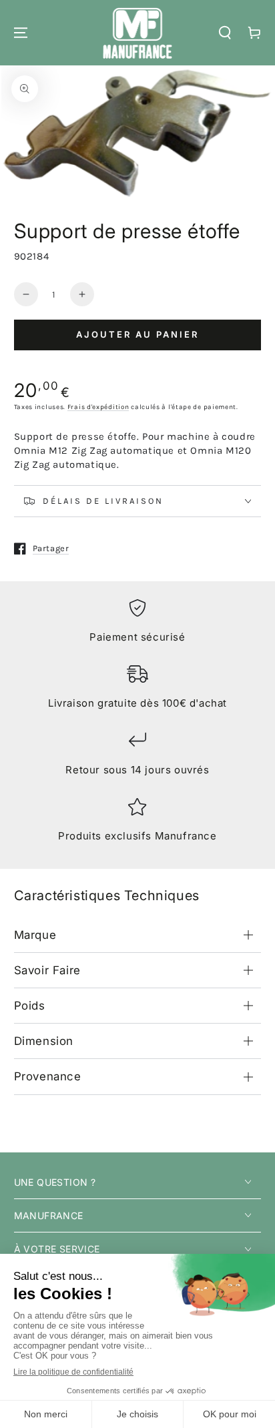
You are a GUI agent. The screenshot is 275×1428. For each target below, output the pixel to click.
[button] (225, 32)
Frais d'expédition (98, 407)
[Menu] (20, 32)
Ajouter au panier (137, 334)
